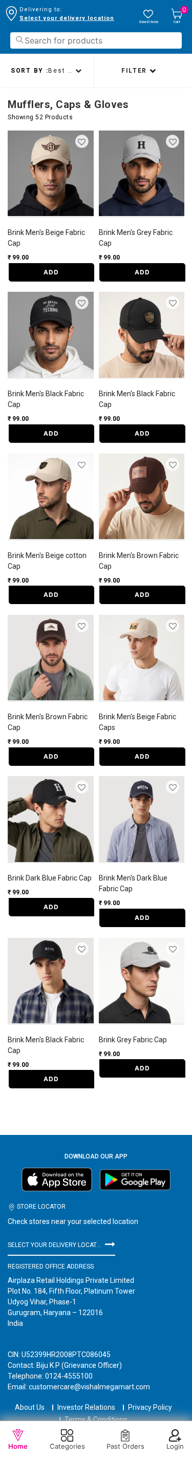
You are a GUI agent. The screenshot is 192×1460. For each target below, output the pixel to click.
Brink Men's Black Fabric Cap (46, 399)
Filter (135, 70)
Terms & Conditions (96, 1419)
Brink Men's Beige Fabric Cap (46, 237)
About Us (30, 1407)
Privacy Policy (150, 1407)
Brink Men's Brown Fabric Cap (139, 560)
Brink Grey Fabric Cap (133, 1040)
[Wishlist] (83, 142)
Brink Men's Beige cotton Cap (47, 560)
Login (175, 1446)
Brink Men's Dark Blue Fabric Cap (133, 883)
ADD (51, 272)
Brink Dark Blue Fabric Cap (50, 878)
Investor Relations (86, 1407)
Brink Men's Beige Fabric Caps (137, 722)
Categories (67, 1446)
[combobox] (96, 40)
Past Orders (125, 1446)
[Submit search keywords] (19, 39)
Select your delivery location (66, 18)
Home (18, 1446)
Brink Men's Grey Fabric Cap (136, 237)
